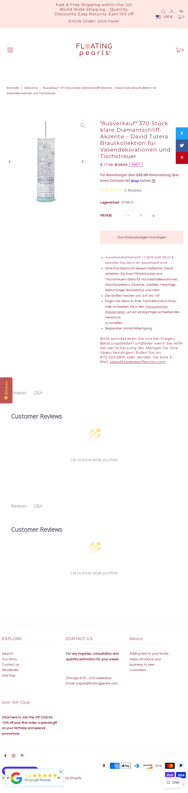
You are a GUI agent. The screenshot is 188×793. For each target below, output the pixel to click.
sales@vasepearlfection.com (138, 361)
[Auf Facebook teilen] (182, 133)
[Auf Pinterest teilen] (182, 158)
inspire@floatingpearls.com (97, 683)
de (181, 11)
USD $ (167, 17)
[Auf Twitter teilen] (182, 146)
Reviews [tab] (19, 393)
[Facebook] (5, 756)
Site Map (8, 675)
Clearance (31, 88)
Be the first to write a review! (94, 472)
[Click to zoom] (82, 125)
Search (7, 653)
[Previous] (9, 161)
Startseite (12, 88)
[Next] (82, 161)
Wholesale (10, 670)
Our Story (9, 659)
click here (107, 21)
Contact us (10, 664)
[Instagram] (13, 756)
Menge (106, 215)
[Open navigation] (10, 50)
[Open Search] (163, 11)
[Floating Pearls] (16, 784)
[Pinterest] (22, 756)
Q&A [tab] (38, 393)
